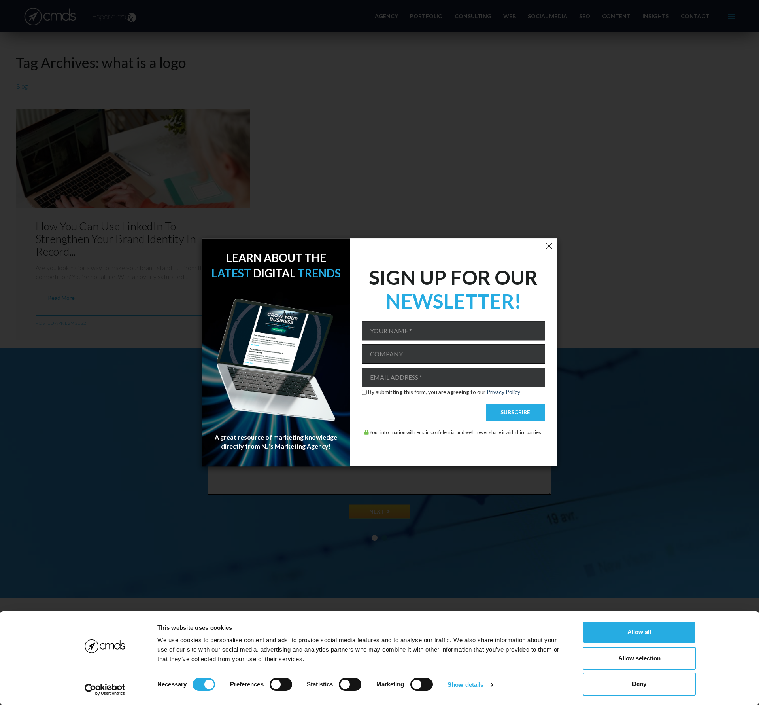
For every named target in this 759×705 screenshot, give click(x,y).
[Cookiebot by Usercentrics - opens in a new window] (105, 690)
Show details (465, 684)
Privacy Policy (503, 392)
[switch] (281, 684)
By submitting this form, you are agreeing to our (444, 392)
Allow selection (639, 658)
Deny (639, 683)
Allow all (639, 632)
